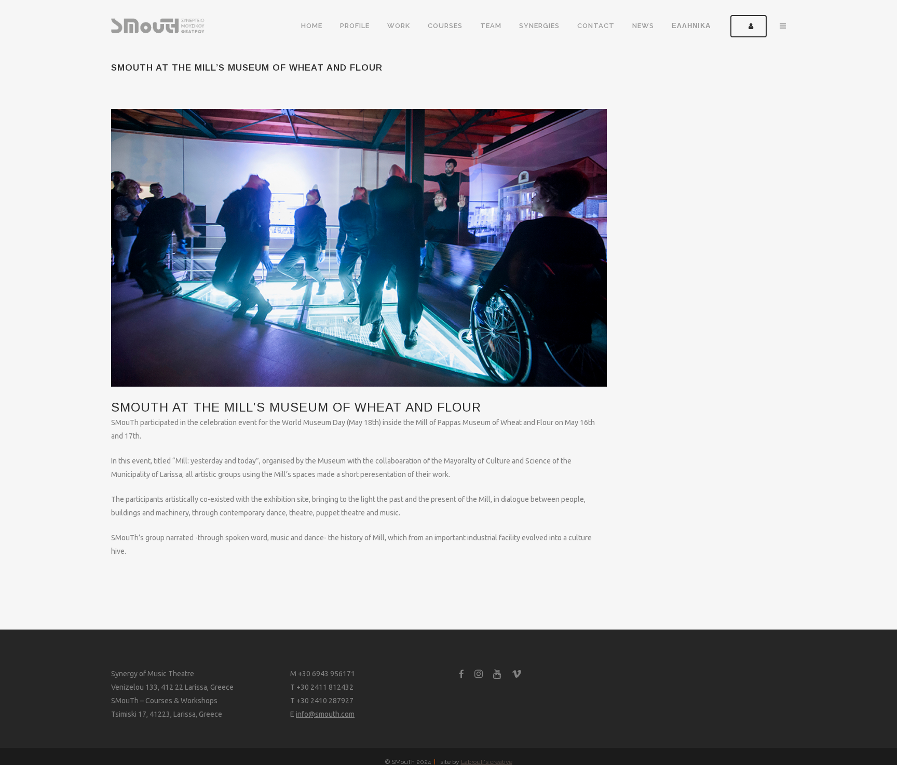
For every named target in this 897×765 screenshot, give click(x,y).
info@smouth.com (325, 714)
